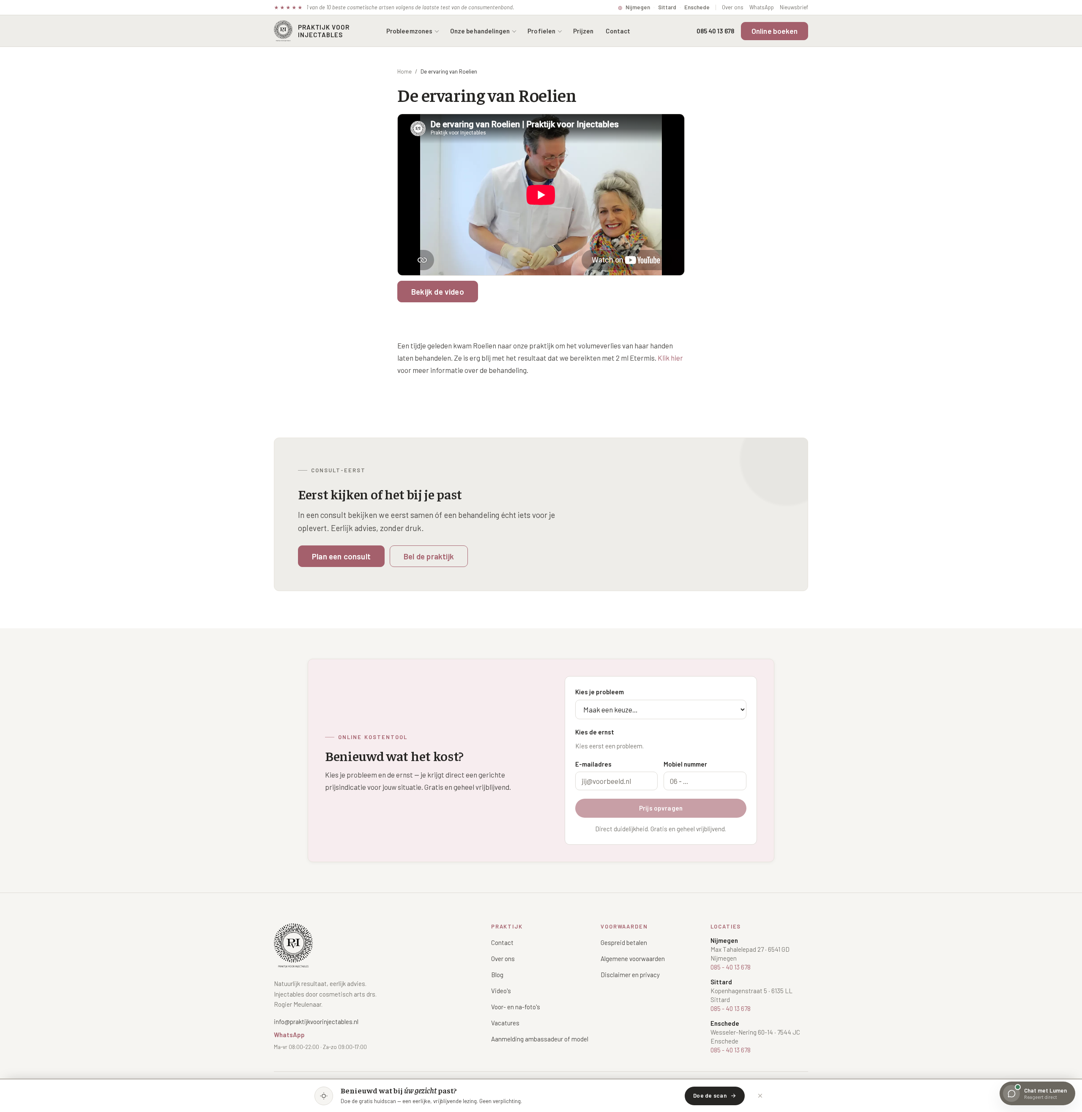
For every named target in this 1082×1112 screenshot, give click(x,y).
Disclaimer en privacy (630, 974)
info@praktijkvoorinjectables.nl (316, 1021)
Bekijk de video (437, 291)
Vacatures (505, 1023)
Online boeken (774, 31)
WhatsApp (761, 7)
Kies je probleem (599, 692)
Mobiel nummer (685, 764)
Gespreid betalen (624, 942)
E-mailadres (593, 764)
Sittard (667, 7)
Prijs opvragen (661, 808)
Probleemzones (409, 31)
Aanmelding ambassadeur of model (539, 1039)
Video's (501, 990)
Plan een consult (341, 556)
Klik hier (670, 357)
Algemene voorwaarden (633, 958)
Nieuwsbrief (794, 7)
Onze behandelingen (480, 31)
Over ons (732, 7)
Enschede (697, 7)
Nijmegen (638, 7)
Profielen (541, 31)
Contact (618, 31)
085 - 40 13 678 (730, 967)
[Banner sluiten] (760, 1096)
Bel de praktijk (429, 556)
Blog (497, 974)
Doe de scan (710, 1095)
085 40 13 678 (715, 31)
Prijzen (583, 31)
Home (404, 71)
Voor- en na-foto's (515, 1007)
